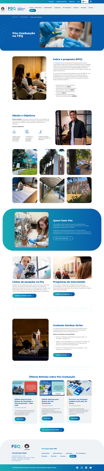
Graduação (69, 453)
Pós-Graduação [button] (67, 7)
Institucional (45, 453)
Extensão (53, 456)
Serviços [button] (91, 7)
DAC (78, 1)
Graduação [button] (57, 7)
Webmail (71, 1)
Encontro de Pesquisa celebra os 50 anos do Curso (78, 401)
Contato (32, 10)
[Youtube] (90, 468)
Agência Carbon (51, 467)
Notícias (51, 1)
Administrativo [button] (48, 7)
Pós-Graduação (24, 17)
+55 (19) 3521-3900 (19, 453)
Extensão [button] (83, 7)
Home (15, 17)
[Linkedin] (86, 468)
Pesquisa (44, 456)
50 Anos (31, 7)
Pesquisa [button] (76, 7)
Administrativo (57, 453)
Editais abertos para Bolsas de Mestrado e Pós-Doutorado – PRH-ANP (24, 402)
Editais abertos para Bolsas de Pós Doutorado (50, 401)
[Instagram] (82, 468)
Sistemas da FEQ (61, 1)
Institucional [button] (38, 7)
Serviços (62, 456)
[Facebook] (77, 468)
